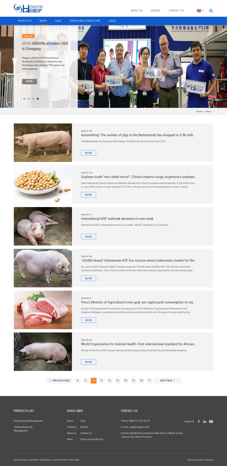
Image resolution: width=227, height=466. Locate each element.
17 (149, 380)
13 (117, 380)
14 (125, 380)
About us (71, 433)
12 (109, 380)
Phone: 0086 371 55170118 (135, 421)
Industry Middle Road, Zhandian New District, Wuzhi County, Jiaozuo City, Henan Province (152, 435)
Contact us (86, 433)
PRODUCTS (25, 20)
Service (84, 427)
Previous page (61, 380)
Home (199, 111)
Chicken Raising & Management (23, 429)
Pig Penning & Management (28, 421)
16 (141, 380)
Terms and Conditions (91, 439)
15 (133, 380)
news (43, 20)
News (208, 111)
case (58, 20)
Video (112, 20)
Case (82, 421)
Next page (166, 380)
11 (101, 380)
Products (71, 427)
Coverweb (208, 460)
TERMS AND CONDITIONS (85, 20)
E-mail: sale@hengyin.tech (135, 427)
